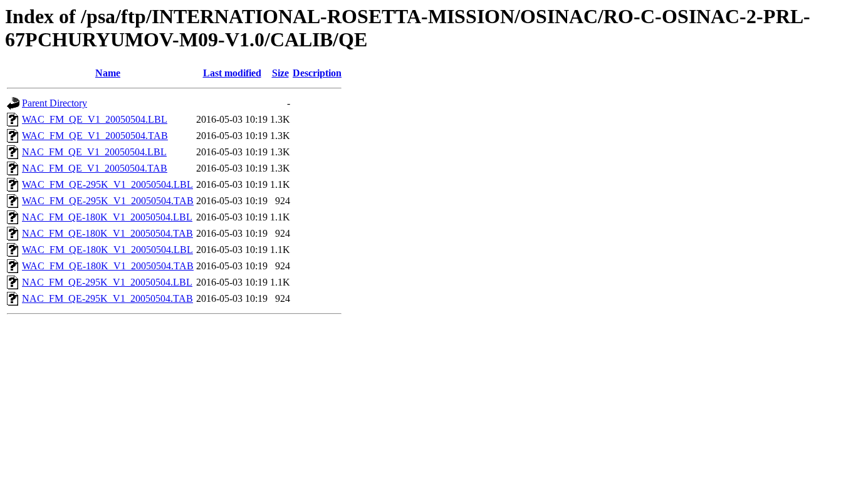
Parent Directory (54, 103)
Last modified (232, 73)
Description (317, 73)
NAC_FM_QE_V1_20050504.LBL (94, 152)
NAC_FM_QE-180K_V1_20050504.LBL (107, 217)
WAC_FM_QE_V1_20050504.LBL (94, 119)
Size (280, 73)
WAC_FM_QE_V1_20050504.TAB (95, 135)
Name (107, 73)
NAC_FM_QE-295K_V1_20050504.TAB (107, 298)
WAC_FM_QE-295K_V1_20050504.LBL (107, 184)
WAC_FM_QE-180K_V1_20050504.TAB (108, 266)
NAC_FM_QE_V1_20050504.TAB (94, 168)
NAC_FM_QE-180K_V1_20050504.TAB (107, 233)
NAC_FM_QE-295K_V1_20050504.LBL (107, 282)
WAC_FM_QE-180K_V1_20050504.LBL (107, 249)
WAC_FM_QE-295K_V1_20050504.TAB (108, 200)
